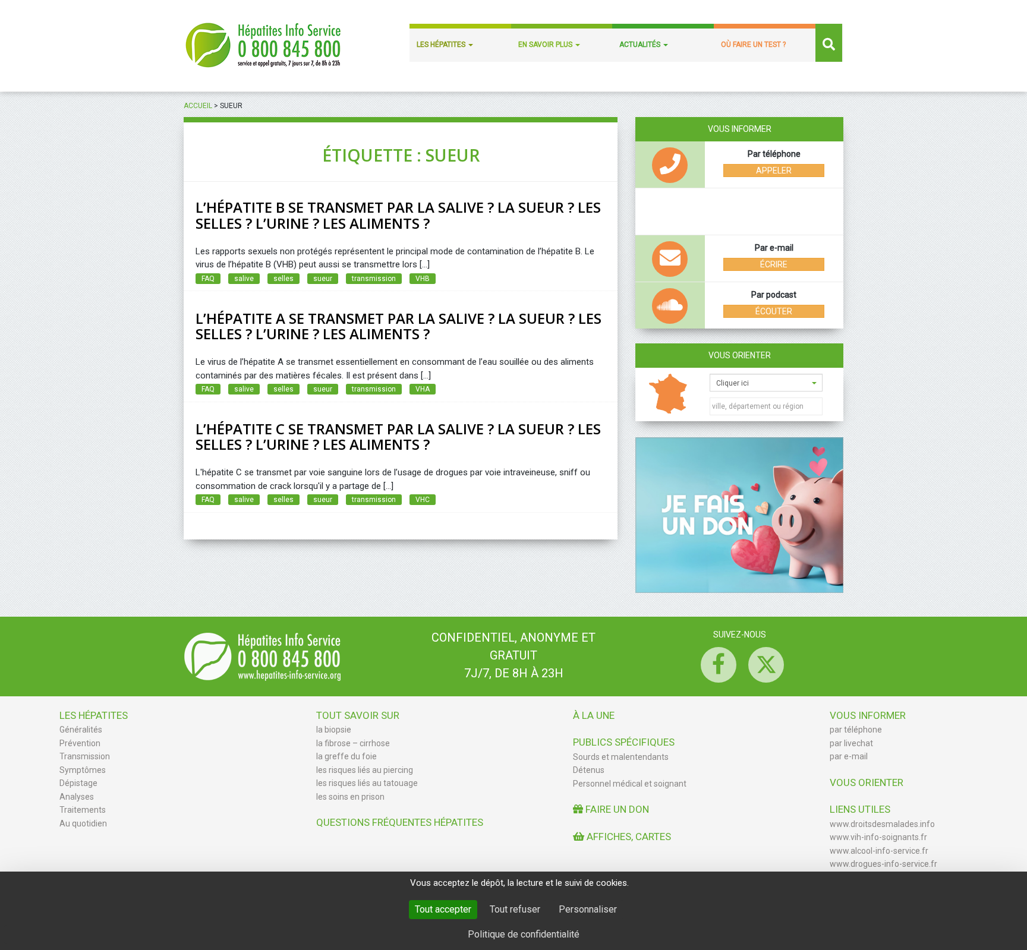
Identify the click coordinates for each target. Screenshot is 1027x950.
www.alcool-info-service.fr (879, 851)
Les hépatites (93, 715)
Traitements (82, 810)
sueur (322, 278)
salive (244, 278)
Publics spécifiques (624, 742)
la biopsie (333, 729)
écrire (773, 264)
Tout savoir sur (357, 715)
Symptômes (82, 770)
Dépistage (78, 783)
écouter (773, 311)
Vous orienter (739, 355)
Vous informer (868, 715)
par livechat (851, 743)
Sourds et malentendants (621, 757)
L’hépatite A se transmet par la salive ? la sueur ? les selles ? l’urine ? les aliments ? (398, 325)
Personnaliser (588, 909)
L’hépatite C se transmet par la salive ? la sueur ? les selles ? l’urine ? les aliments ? (398, 436)
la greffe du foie (346, 756)
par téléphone (856, 729)
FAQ (208, 278)
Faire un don (616, 809)
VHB (422, 278)
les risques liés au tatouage (367, 783)
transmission (374, 278)
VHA (422, 389)
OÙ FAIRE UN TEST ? (753, 44)
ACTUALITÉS (640, 44)
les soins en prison (350, 796)
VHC (422, 499)
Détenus (588, 770)
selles (283, 278)
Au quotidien (83, 823)
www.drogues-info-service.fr (883, 864)
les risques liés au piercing (364, 770)
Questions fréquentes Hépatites (399, 822)
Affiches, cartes (627, 836)
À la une (594, 715)
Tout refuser (515, 909)
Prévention (79, 743)
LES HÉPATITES (442, 44)
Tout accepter (443, 909)
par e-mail (849, 756)
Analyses (76, 796)
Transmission (84, 756)
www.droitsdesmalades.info (882, 824)
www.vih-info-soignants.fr (878, 837)
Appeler (774, 170)
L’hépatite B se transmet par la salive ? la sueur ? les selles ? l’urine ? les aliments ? (398, 214)
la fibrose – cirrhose (353, 743)
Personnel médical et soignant (629, 783)
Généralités (80, 729)
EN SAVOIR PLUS (546, 44)
